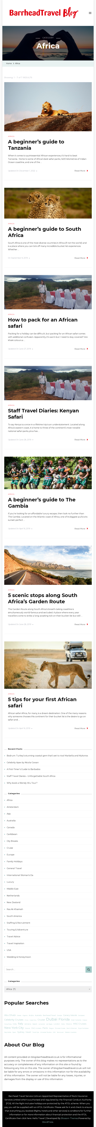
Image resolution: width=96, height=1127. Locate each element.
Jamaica (27, 1024)
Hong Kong (8, 1024)
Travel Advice (13, 936)
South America (14, 916)
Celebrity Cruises (13, 1019)
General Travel (14, 868)
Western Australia (70, 1032)
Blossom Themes (69, 1118)
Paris (45, 1028)
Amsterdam (13, 807)
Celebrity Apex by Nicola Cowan (23, 762)
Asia (9, 814)
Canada (11, 827)
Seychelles (7, 1032)
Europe (10, 854)
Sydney (20, 1032)
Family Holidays (14, 861)
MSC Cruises (79, 1024)
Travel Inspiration (15, 943)
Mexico (69, 1024)
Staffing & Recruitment (18, 923)
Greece (84, 1020)
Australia (11, 820)
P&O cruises (36, 1028)
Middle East (12, 889)
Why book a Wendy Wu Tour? (22, 783)
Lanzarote (41, 1024)
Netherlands (13, 895)
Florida (64, 1019)
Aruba (31, 1015)
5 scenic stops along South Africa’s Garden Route (42, 598)
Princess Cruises (60, 1028)
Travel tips (35, 1032)
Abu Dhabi (10, 1015)
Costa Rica (33, 1020)
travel (28, 1032)
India (15, 1024)
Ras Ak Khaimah (15, 909)
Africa (11, 136)
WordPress (47, 1122)
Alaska (19, 1015)
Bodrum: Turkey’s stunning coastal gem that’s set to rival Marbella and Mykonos (47, 755)
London (57, 1024)
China (26, 1020)
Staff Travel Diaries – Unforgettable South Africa (31, 776)
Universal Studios (46, 1032)
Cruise (10, 848)
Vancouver (60, 1032)
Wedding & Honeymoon (19, 957)
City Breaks (12, 841)
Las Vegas (49, 1024)
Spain (14, 1032)
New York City (14, 1028)
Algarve (25, 1015)
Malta (63, 1024)
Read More (79, 171)
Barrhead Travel (49, 1015)
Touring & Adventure (17, 930)
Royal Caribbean (83, 1028)
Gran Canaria (76, 1020)
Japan (34, 1024)
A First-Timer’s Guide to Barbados (23, 769)
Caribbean (12, 834)
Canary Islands (70, 1015)
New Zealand (13, 902)
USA (9, 950)
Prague (51, 1028)
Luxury (10, 882)
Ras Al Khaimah (71, 1028)
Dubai (51, 1019)
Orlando (27, 1028)
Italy (20, 1023)
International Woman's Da (20, 875)
